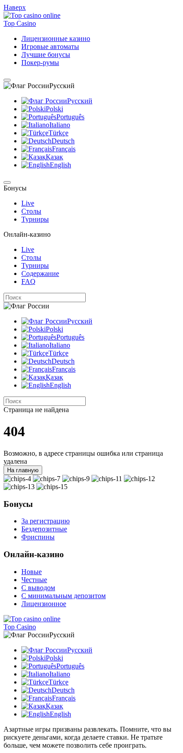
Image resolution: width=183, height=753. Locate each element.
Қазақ (54, 157)
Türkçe (58, 133)
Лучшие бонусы (45, 54)
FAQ (28, 281)
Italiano (59, 125)
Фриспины (38, 537)
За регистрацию (45, 521)
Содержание (40, 273)
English (60, 165)
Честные (34, 579)
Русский (79, 101)
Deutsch (63, 141)
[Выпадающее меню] (7, 80)
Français (64, 149)
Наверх (15, 7)
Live (27, 203)
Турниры (35, 219)
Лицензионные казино (55, 38)
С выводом (38, 587)
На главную (23, 470)
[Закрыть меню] (7, 182)
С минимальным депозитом (63, 595)
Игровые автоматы (50, 46)
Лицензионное (43, 603)
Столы (31, 211)
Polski (54, 109)
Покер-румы (40, 62)
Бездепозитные (44, 529)
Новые (31, 571)
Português (70, 117)
